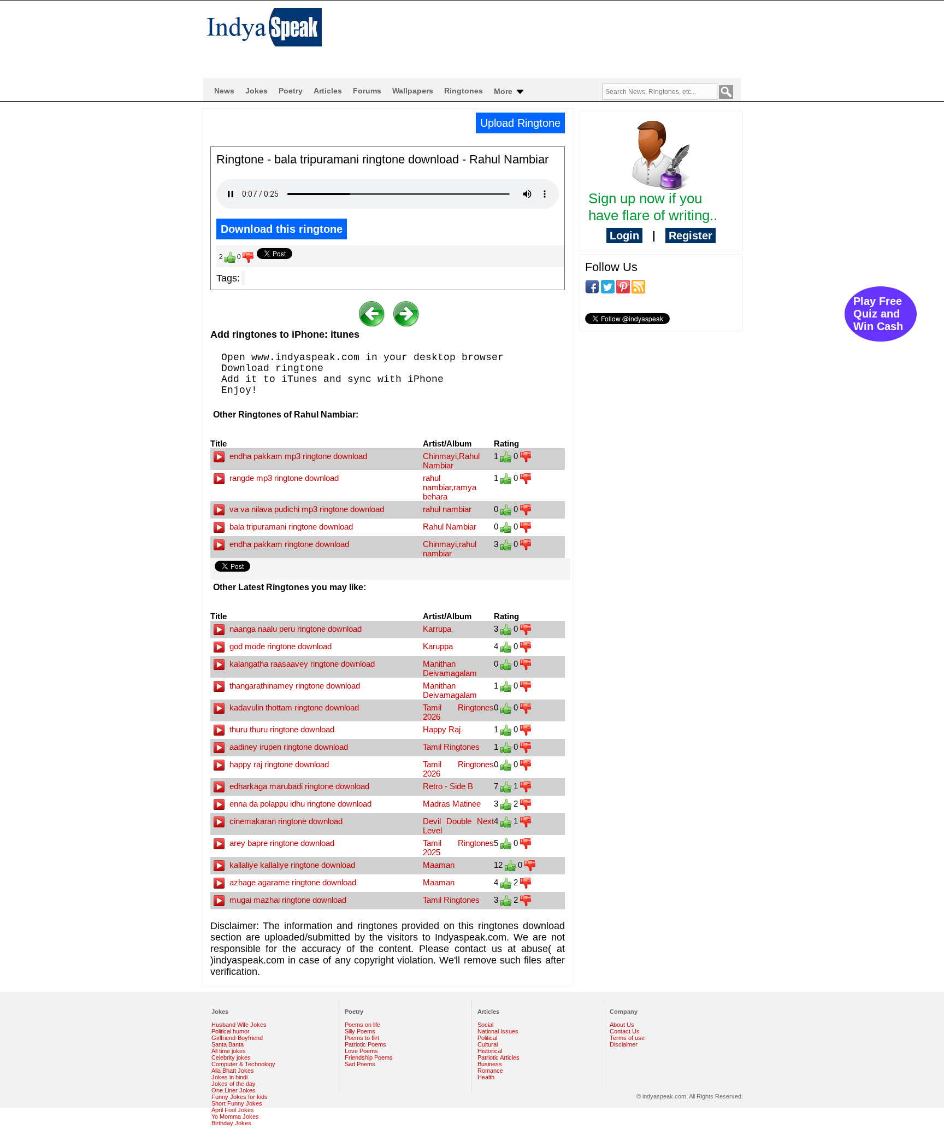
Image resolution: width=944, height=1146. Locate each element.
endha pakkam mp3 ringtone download (297, 456)
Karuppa (438, 646)
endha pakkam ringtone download (288, 544)
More (504, 91)
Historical (489, 1051)
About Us (622, 1024)
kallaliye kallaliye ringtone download (291, 864)
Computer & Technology (243, 1064)
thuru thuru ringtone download (280, 729)
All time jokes (228, 1051)
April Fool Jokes (232, 1110)
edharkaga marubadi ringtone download (298, 786)
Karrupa (437, 628)
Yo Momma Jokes (235, 1116)
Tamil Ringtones (451, 746)
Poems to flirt (362, 1038)
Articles (328, 90)
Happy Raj (442, 729)
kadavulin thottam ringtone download (293, 707)
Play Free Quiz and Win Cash (878, 313)
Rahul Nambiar (449, 526)
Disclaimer (624, 1044)
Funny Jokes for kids (239, 1097)
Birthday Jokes (231, 1123)
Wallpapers (412, 90)
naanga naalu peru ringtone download (294, 628)
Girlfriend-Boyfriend (237, 1038)
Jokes (256, 90)
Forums (367, 90)
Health (485, 1077)
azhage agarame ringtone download (291, 882)
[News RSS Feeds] (638, 286)
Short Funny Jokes (236, 1103)
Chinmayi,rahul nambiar (449, 548)
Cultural (487, 1044)
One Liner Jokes (233, 1090)
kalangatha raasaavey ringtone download (301, 663)
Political (487, 1038)
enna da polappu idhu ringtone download (299, 803)
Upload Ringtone (520, 123)
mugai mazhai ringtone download (286, 899)
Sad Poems (360, 1064)
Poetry (291, 90)
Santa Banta (227, 1044)
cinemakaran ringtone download (285, 821)
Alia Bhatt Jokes (232, 1070)
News (224, 90)
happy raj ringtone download (278, 764)
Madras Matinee (452, 803)
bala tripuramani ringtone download (290, 526)
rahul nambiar (447, 509)
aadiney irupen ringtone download (287, 746)
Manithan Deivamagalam (450, 668)
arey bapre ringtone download (280, 843)
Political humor (230, 1031)
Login (624, 236)
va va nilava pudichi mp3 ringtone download (305, 509)
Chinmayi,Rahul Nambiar (451, 460)
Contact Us (625, 1031)
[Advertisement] (543, 36)
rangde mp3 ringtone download (283, 478)
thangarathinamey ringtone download (293, 685)
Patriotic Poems (365, 1044)
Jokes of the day (233, 1083)
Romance (490, 1070)
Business (489, 1064)
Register (690, 236)
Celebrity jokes (231, 1057)
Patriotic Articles (498, 1057)
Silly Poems (360, 1031)
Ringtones (463, 90)
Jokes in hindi (229, 1077)
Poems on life (362, 1024)
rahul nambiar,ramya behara (449, 487)
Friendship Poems (369, 1057)
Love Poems (361, 1051)
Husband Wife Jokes (239, 1024)
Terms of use (627, 1038)
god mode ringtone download (279, 646)
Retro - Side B (448, 786)
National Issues (497, 1031)
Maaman (439, 864)
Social (485, 1024)
